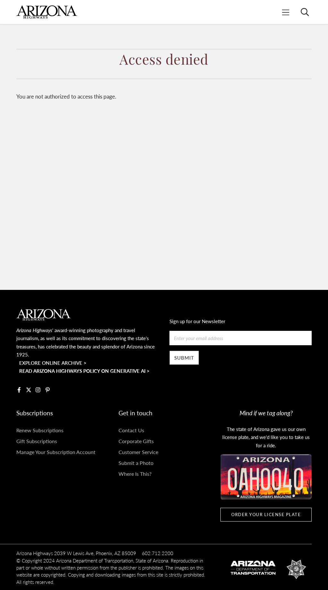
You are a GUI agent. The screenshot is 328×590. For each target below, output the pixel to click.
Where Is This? (135, 473)
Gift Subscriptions (36, 441)
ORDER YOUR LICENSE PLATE (266, 514)
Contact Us (131, 430)
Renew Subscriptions (39, 430)
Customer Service (138, 452)
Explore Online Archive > (52, 362)
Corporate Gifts (136, 441)
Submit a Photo (136, 462)
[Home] (46, 12)
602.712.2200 (157, 553)
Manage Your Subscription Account (55, 452)
